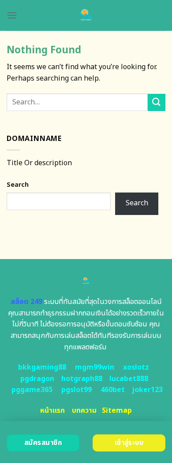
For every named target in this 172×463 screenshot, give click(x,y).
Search (18, 184)
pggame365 (31, 390)
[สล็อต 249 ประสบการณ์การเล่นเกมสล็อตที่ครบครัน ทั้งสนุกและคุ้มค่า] (86, 15)
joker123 (147, 390)
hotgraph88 (81, 379)
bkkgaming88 (42, 367)
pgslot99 (76, 390)
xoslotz (136, 367)
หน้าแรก (52, 410)
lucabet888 (128, 379)
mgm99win (94, 367)
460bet (113, 390)
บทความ (84, 410)
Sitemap (117, 410)
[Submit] (156, 102)
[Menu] (12, 15)
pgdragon (37, 379)
